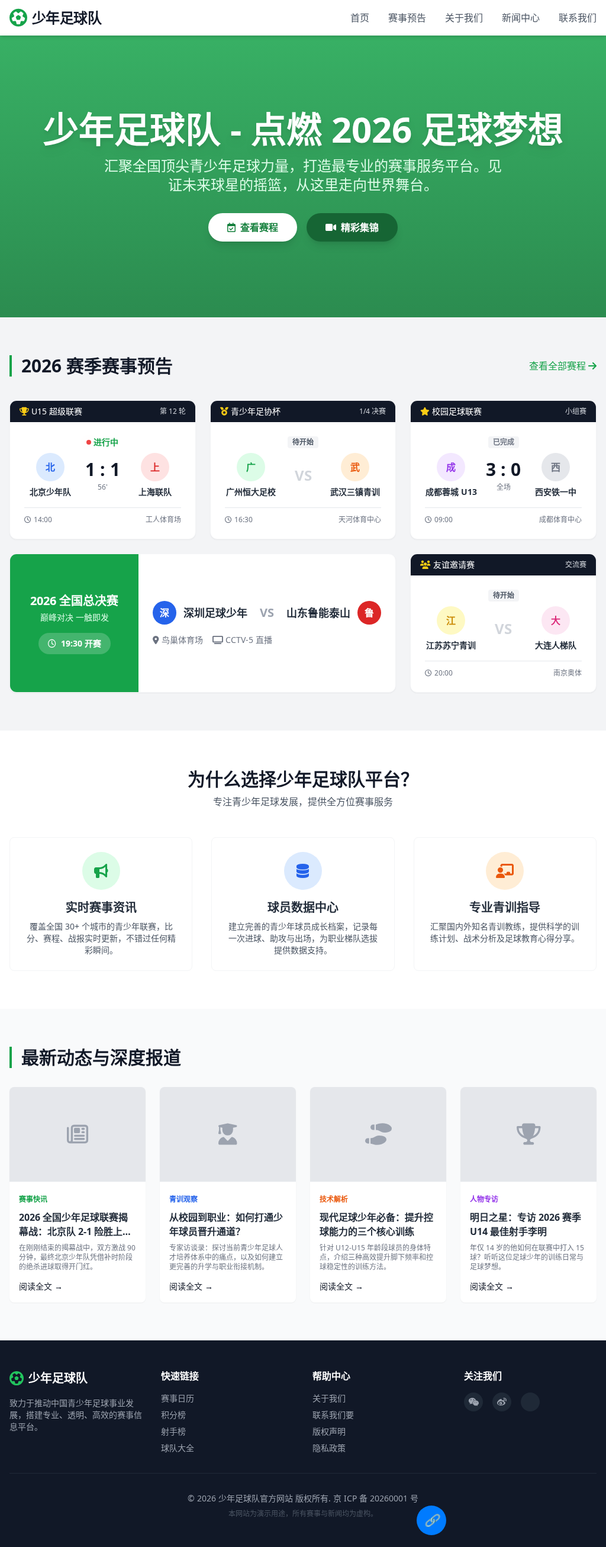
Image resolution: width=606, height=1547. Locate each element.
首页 (359, 17)
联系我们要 (333, 1414)
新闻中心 (521, 17)
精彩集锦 (360, 227)
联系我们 (578, 17)
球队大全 (177, 1447)
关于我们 (464, 17)
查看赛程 (259, 227)
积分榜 (173, 1414)
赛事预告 (407, 17)
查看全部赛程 (558, 365)
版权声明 (329, 1431)
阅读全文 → (41, 1286)
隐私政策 (329, 1447)
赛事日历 (177, 1398)
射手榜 (173, 1431)
